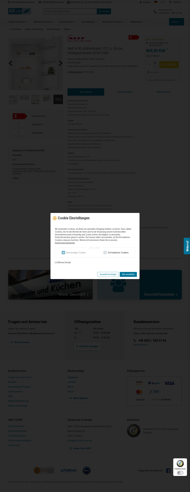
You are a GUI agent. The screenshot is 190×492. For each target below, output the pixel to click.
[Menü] (185, 460)
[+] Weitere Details (63, 262)
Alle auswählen (128, 274)
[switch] (180, 473)
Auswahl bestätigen (108, 274)
